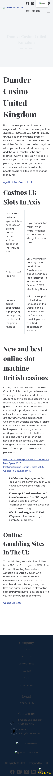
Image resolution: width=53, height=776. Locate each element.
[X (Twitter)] (26, 772)
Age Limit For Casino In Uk (17, 182)
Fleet (26, 678)
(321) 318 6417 (33, 11)
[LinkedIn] (33, 772)
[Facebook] (27, 3)
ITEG (45, 763)
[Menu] (48, 11)
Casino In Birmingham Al (17, 470)
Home (26, 649)
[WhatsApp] (48, 3)
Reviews (26, 671)
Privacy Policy (26, 702)
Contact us (26, 685)
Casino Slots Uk (12, 602)
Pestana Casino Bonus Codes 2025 (23, 467)
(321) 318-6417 (26, 723)
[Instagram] (32, 3)
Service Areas (26, 663)
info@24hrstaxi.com (30, 733)
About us (26, 656)
